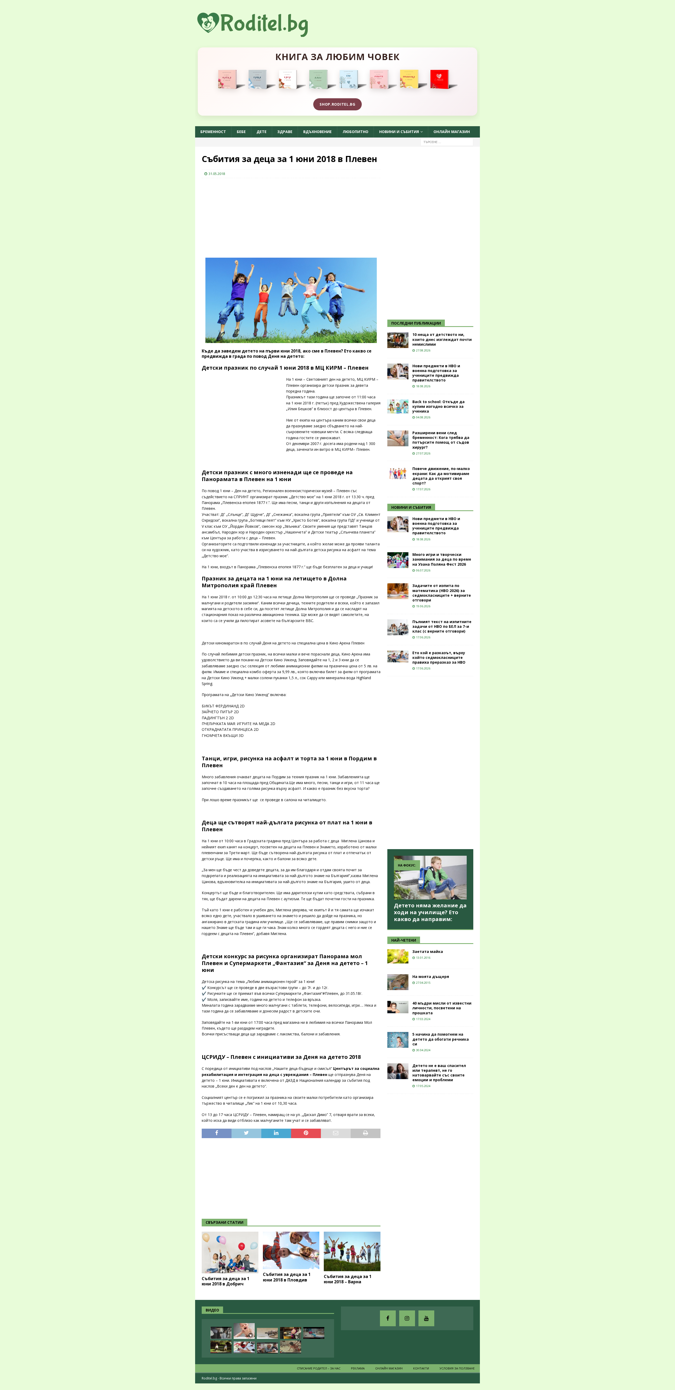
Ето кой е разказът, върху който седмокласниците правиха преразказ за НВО (438, 657)
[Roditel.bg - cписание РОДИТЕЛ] (261, 33)
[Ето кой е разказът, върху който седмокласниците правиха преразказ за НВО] (397, 656)
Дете (262, 131)
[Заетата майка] (397, 956)
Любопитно (355, 131)
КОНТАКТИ (421, 1368)
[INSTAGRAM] (407, 1318)
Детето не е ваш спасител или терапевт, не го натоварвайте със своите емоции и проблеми (439, 1073)
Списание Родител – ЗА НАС (318, 1368)
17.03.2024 (423, 1019)
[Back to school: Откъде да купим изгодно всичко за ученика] (397, 406)
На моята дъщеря (430, 976)
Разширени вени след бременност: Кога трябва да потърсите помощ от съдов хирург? (440, 440)
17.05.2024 (423, 1086)
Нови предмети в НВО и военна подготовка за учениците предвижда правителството (436, 373)
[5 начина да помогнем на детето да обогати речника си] (397, 1040)
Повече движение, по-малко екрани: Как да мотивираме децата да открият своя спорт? (441, 476)
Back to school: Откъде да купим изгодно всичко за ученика (438, 406)
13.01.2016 (423, 958)
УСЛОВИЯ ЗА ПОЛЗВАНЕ (457, 1368)
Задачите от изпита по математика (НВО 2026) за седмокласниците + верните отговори (441, 593)
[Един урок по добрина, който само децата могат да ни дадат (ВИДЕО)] (267, 1347)
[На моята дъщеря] (397, 982)
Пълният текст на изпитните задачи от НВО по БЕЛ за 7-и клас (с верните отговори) (441, 626)
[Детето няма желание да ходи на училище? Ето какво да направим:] (430, 877)
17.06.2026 (423, 637)
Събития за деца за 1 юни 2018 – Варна (348, 1279)
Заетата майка (427, 951)
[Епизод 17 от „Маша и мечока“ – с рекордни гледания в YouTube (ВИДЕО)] (290, 1333)
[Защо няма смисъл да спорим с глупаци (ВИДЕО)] (267, 1333)
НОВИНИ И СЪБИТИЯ (411, 507)
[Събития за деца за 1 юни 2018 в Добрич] (230, 1252)
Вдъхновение (317, 131)
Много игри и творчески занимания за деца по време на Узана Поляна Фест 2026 (441, 559)
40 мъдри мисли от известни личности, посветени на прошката (441, 1008)
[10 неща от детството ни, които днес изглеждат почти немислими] (397, 340)
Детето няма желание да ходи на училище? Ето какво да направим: (430, 912)
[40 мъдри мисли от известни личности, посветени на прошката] (397, 1007)
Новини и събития (399, 131)
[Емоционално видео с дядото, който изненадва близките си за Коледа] (313, 1347)
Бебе (241, 131)
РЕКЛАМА (358, 1368)
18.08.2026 (423, 386)
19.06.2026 (423, 606)
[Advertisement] (241, 216)
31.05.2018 (217, 173)
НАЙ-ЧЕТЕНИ (403, 940)
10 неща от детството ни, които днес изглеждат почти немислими (442, 339)
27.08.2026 (423, 350)
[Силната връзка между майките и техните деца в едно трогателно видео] (221, 1333)
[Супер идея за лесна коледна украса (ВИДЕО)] (244, 1347)
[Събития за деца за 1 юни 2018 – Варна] (352, 1251)
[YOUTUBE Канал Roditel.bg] (426, 1318)
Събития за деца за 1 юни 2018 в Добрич (225, 1281)
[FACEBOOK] (388, 1318)
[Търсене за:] (447, 141)
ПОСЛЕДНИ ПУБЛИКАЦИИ (416, 323)
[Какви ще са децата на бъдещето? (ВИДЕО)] (313, 1333)
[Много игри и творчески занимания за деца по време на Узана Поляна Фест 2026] (397, 560)
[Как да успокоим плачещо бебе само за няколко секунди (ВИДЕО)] (244, 1331)
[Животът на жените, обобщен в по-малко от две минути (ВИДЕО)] (290, 1346)
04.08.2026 (423, 417)
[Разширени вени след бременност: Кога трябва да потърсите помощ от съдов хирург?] (397, 438)
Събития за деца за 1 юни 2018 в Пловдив (287, 1277)
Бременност (213, 131)
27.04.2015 (423, 983)
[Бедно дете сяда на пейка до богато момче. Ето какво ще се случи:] (221, 1346)
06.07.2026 (423, 570)
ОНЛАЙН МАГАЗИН (451, 131)
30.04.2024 (423, 1050)
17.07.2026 (423, 489)
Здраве (284, 131)
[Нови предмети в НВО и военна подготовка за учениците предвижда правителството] (397, 371)
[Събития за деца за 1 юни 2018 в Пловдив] (291, 1250)
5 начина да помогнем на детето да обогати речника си (440, 1039)
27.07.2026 (423, 453)
